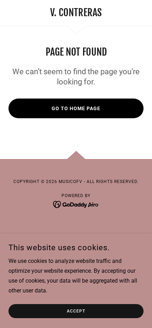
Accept (76, 311)
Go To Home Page (76, 108)
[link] (76, 13)
